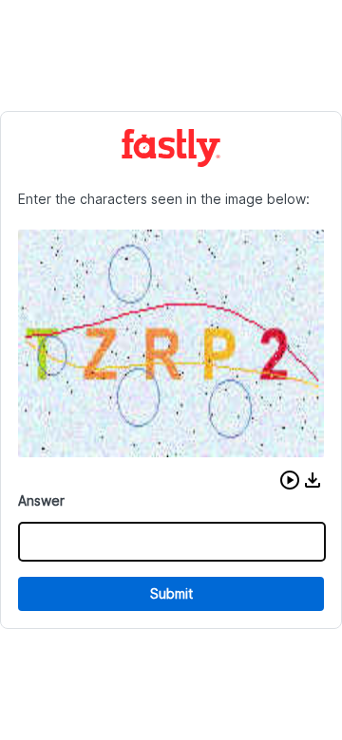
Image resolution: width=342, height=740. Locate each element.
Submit (171, 593)
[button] (289, 480)
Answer (41, 500)
